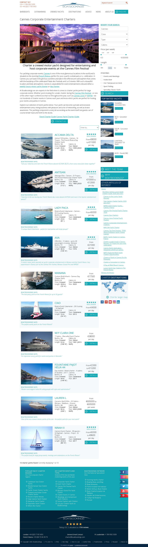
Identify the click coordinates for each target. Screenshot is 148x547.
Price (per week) (108, 49)
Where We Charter (34, 506)
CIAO (58, 303)
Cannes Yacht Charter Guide (67, 116)
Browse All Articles (107, 273)
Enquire (122, 12)
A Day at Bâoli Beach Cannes (114, 265)
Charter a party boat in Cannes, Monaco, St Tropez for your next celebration (115, 243)
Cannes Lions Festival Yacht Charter (113, 219)
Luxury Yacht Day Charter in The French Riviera (114, 269)
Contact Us (25, 2)
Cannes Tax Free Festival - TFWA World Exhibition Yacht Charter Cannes (115, 232)
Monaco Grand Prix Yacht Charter (66, 491)
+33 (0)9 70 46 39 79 (40, 537)
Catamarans (40, 12)
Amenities (105, 73)
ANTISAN (60, 172)
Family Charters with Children (68, 501)
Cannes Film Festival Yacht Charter (67, 487)
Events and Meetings (111, 76)
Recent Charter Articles (36, 497)
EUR (103, 52)
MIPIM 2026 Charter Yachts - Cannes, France (113, 207)
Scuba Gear (108, 79)
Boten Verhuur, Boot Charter (97, 489)
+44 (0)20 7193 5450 (29, 6)
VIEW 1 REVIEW (91, 136)
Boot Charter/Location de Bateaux (96, 492)
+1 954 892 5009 (29, 4)
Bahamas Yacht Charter (36, 501)
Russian (89, 500)
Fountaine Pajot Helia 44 (66, 366)
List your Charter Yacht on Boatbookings (67, 505)
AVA (57, 237)
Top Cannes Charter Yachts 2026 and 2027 (115, 202)
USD (108, 52)
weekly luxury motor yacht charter (34, 86)
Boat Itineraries (92, 484)
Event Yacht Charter (64, 484)
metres (110, 68)
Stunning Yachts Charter (95, 480)
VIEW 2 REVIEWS (91, 173)
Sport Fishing (108, 86)
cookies (71, 545)
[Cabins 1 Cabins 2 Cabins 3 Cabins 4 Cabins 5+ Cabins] (114, 45)
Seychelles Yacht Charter (36, 504)
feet (115, 68)
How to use (76, 542)
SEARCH (109, 93)
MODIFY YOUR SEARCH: (110, 25)
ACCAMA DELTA (64, 135)
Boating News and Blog (95, 482)
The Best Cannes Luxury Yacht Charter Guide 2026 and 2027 (112, 193)
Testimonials (98, 542)
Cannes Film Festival (83, 93)
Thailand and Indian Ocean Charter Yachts (37, 493)
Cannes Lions (79, 96)
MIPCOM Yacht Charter (111, 228)
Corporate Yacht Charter (66, 482)
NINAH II (59, 427)
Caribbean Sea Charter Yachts (36, 483)
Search (126, 3)
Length (104, 62)
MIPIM (90, 96)
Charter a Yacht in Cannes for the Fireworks (115, 258)
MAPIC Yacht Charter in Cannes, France (114, 238)
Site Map (65, 542)
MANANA (60, 273)
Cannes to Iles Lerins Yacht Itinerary (113, 197)
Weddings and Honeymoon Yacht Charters (67, 498)
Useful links (87, 542)
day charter (54, 86)
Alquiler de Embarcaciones (96, 495)
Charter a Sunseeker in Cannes (114, 262)
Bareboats (25, 12)
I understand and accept (81, 545)
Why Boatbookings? (114, 176)
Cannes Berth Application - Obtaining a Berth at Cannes (113, 249)
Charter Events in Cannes (66, 495)
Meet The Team (114, 169)
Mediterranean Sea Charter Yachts (37, 487)
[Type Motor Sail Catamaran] (114, 39)
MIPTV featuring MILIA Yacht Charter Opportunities (113, 253)
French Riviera (44, 76)
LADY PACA (61, 207)
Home (103, 189)
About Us (109, 12)
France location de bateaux (96, 487)
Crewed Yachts (57, 12)
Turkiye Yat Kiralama (94, 498)
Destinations (74, 12)
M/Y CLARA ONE (64, 333)
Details (93, 149)
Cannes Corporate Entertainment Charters (115, 224)
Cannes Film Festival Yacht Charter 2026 (115, 211)
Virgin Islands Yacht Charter (37, 499)
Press (107, 542)
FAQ (57, 542)
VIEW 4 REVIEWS (91, 209)
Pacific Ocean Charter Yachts (38, 490)
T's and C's (49, 542)
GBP (113, 52)
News (98, 12)
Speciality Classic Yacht (112, 90)
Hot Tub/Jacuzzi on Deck (113, 83)
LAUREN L (60, 398)
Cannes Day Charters (111, 215)
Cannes (47, 73)
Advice (88, 12)
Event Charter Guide (48, 116)
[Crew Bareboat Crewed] (114, 34)
